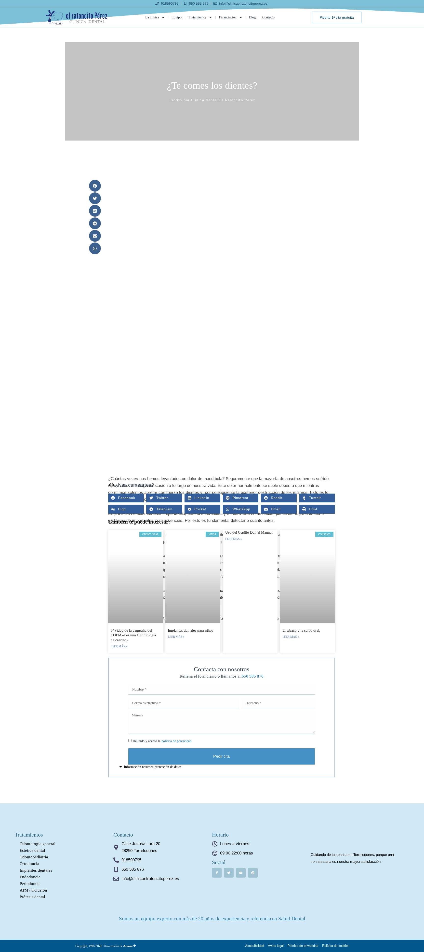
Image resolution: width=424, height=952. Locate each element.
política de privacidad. (176, 741)
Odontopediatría (34, 857)
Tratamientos (197, 17)
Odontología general (37, 843)
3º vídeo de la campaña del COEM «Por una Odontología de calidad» (133, 635)
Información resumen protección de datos (152, 767)
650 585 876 (253, 676)
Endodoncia (30, 877)
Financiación (228, 17)
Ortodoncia (29, 863)
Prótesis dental (32, 897)
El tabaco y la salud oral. (301, 630)
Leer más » (119, 646)
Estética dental (32, 850)
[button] (95, 186)
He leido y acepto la (162, 741)
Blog (252, 17)
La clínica (152, 17)
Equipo (177, 17)
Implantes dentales (36, 870)
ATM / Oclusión (33, 890)
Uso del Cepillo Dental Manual (249, 532)
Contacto (268, 17)
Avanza (129, 946)
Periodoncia (30, 883)
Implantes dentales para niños (190, 630)
